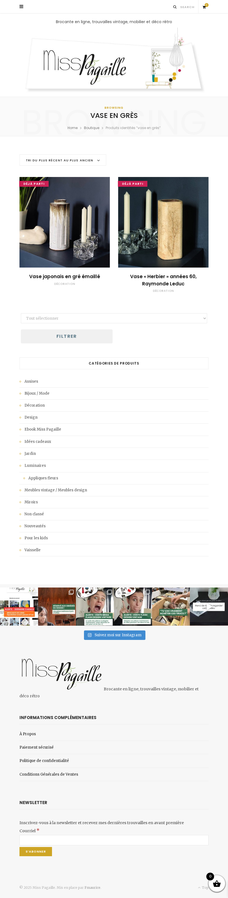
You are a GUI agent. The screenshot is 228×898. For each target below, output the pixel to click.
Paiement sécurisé (36, 747)
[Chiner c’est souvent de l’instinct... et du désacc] (171, 607)
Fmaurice (92, 887)
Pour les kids (36, 538)
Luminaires (35, 465)
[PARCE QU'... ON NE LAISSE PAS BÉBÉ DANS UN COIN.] (133, 607)
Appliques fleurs (43, 478)
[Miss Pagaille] (114, 61)
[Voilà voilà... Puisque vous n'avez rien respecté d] (209, 607)
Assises (31, 381)
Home (73, 127)
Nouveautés (35, 526)
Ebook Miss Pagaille (42, 429)
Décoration (64, 284)
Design (31, 417)
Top (205, 887)
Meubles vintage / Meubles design (55, 490)
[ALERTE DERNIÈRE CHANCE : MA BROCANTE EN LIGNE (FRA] (19, 607)
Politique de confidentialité (44, 760)
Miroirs (31, 502)
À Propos (27, 734)
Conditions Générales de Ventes (48, 774)
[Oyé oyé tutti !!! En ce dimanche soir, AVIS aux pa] (57, 607)
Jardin (30, 453)
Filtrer (66, 336)
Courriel (29, 830)
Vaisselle (32, 550)
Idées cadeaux (37, 441)
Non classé (34, 514)
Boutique (91, 127)
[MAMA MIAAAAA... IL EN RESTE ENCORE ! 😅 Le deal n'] (95, 607)
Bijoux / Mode (36, 393)
